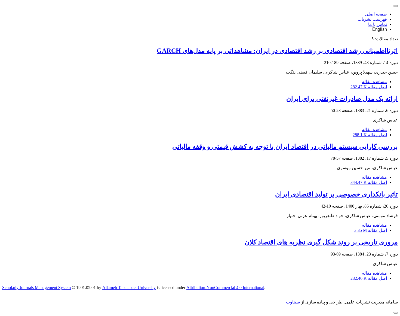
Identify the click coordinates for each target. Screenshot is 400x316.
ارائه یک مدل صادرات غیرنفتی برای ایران (342, 98)
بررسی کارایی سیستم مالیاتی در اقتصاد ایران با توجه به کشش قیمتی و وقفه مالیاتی (285, 146)
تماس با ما (377, 24)
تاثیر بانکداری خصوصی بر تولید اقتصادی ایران (336, 194)
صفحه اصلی (376, 14)
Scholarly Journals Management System (36, 287)
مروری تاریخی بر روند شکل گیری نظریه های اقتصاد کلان (321, 242)
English (379, 29)
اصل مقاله (368, 86)
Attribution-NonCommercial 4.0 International (225, 287)
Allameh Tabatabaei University (129, 287)
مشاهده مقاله (374, 81)
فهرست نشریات (372, 19)
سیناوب (293, 302)
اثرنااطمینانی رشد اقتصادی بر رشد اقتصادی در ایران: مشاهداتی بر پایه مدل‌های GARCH (277, 50)
